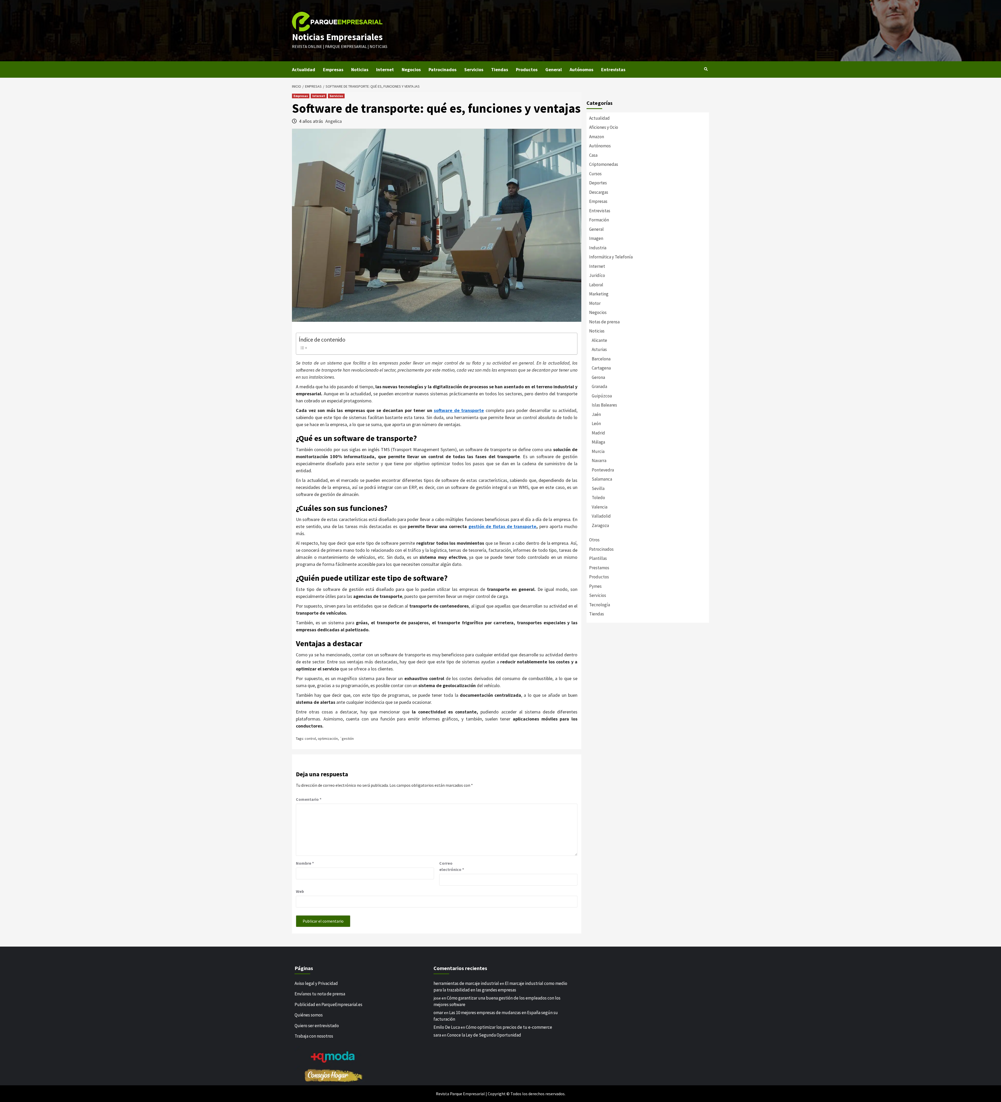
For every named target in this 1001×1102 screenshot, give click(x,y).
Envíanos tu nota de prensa (320, 994)
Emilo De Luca (447, 1027)
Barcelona (601, 359)
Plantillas (598, 558)
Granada (599, 386)
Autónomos (581, 69)
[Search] (706, 69)
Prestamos (599, 568)
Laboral (596, 285)
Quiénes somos (309, 1015)
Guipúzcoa (602, 396)
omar (438, 1012)
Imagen (596, 238)
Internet (385, 69)
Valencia (599, 507)
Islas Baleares (604, 405)
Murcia (598, 451)
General (553, 69)
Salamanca (602, 479)
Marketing (598, 294)
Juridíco (597, 275)
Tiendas (499, 69)
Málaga (598, 442)
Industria (597, 248)
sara (437, 1035)
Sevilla (598, 488)
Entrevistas (613, 69)
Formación (599, 220)
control (310, 738)
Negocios (411, 69)
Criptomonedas (603, 164)
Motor (595, 303)
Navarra (599, 460)
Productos (527, 69)
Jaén (596, 414)
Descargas (598, 192)
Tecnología (599, 605)
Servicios (473, 69)
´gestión (347, 738)
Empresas (333, 69)
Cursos (595, 174)
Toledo (598, 497)
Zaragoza (600, 525)
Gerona (598, 377)
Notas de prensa (604, 322)
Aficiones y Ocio (603, 127)
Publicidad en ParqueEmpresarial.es (328, 1004)
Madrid (598, 433)
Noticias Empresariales (337, 37)
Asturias (599, 349)
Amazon (596, 137)
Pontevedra (603, 470)
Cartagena (601, 368)
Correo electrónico (451, 866)
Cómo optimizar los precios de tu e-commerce (509, 1027)
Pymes (595, 586)
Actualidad (303, 69)
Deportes (598, 183)
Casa (593, 155)
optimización (328, 738)
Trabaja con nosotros (314, 1036)
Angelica (333, 121)
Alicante (599, 340)
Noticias (359, 69)
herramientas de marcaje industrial (466, 983)
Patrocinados (442, 69)
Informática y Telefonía (611, 257)
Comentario (308, 799)
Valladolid (601, 516)
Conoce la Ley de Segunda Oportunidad (484, 1035)
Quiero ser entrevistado (317, 1025)
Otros (594, 540)
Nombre (305, 863)
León (596, 423)
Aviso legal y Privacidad (316, 983)
